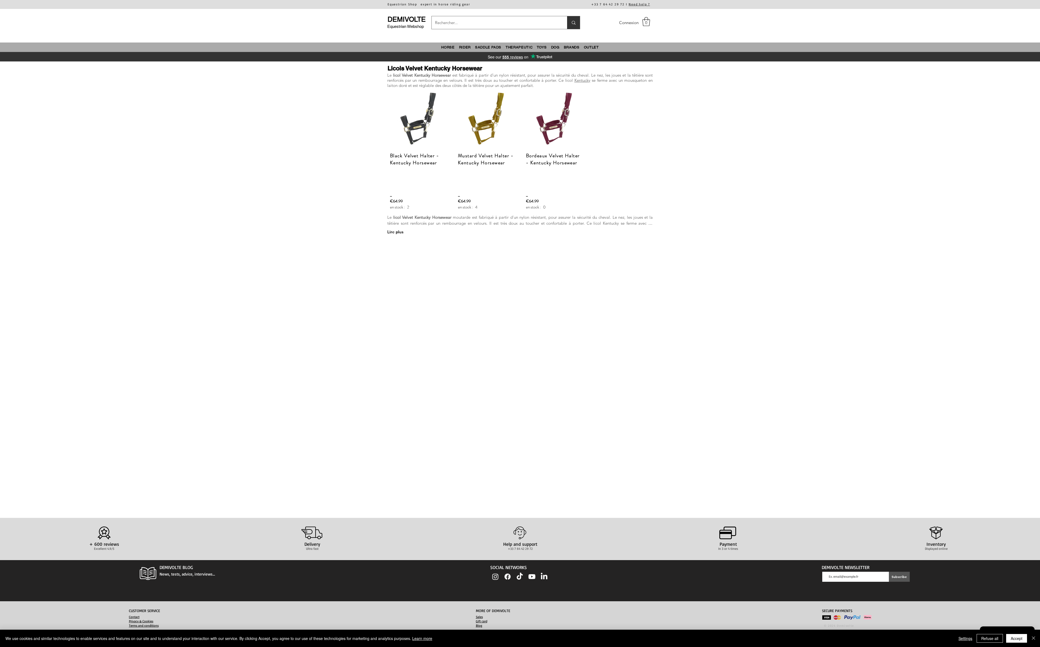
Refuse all (989, 638)
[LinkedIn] (544, 577)
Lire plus (395, 231)
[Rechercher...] (573, 22)
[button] (646, 21)
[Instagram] (495, 577)
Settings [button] (965, 638)
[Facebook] (507, 577)
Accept (1016, 638)
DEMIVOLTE (407, 19)
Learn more (422, 638)
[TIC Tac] (520, 577)
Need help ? (639, 4)
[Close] (1033, 638)
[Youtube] (532, 577)
